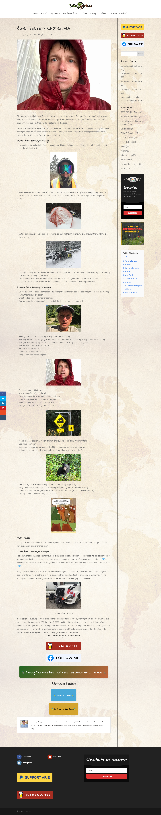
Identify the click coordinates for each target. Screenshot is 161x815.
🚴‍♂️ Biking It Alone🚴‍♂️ (64, 695)
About (44, 13)
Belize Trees (126, 128)
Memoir (124, 151)
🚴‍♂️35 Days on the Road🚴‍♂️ (64, 709)
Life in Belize (126, 142)
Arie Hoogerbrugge (24, 35)
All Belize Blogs (70, 13)
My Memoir (55, 13)
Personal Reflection (128, 164)
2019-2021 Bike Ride (129, 112)
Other (103, 13)
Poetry (123, 168)
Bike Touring (89, 13)
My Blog (51, 35)
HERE (103, 559)
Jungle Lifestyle (127, 137)
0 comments (58, 35)
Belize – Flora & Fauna (129, 116)
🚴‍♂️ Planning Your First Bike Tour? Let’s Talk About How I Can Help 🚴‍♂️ (64, 672)
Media (114, 13)
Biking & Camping (43, 35)
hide (126, 257)
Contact (123, 13)
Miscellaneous (126, 155)
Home (36, 13)
